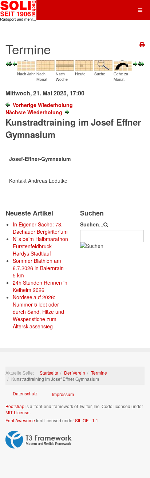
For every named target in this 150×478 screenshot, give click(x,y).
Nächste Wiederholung (33, 112)
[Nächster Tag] (135, 63)
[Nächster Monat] (141, 63)
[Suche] (103, 64)
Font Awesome (20, 420)
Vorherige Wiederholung (43, 104)
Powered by (38, 440)
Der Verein (74, 373)
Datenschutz (25, 393)
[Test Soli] (18, 10)
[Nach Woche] (65, 64)
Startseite (49, 373)
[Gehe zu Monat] (123, 64)
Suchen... (91, 224)
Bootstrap (14, 406)
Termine (99, 373)
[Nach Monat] (45, 64)
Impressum (63, 394)
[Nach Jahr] (26, 64)
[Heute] (84, 64)
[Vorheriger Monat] (8, 63)
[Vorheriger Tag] (14, 63)
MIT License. (18, 412)
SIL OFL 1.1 (86, 420)
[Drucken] (142, 44)
